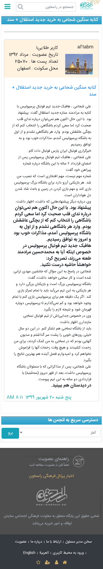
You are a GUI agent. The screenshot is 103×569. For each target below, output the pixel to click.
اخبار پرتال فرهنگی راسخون (51, 476)
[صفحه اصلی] (64, 563)
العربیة (44, 553)
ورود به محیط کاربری (68, 553)
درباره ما (36, 542)
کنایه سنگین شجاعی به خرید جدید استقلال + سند (54, 91)
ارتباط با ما (53, 542)
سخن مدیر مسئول (78, 542)
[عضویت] (48, 563)
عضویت (21, 542)
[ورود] (56, 563)
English (29, 553)
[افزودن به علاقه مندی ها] (38, 563)
